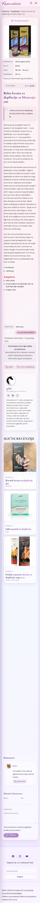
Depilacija (15, 11)
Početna (5, 11)
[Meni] (36, 3)
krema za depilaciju (27, 367)
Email (6, 798)
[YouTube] (27, 856)
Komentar (8, 809)
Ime (22, 798)
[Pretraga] (31, 3)
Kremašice (17, 893)
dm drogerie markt (25, 332)
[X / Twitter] (17, 395)
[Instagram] (20, 856)
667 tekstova (11, 391)
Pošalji (12, 835)
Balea (11, 367)
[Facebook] (13, 395)
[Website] (8, 395)
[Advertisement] (20, 308)
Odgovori (21, 781)
